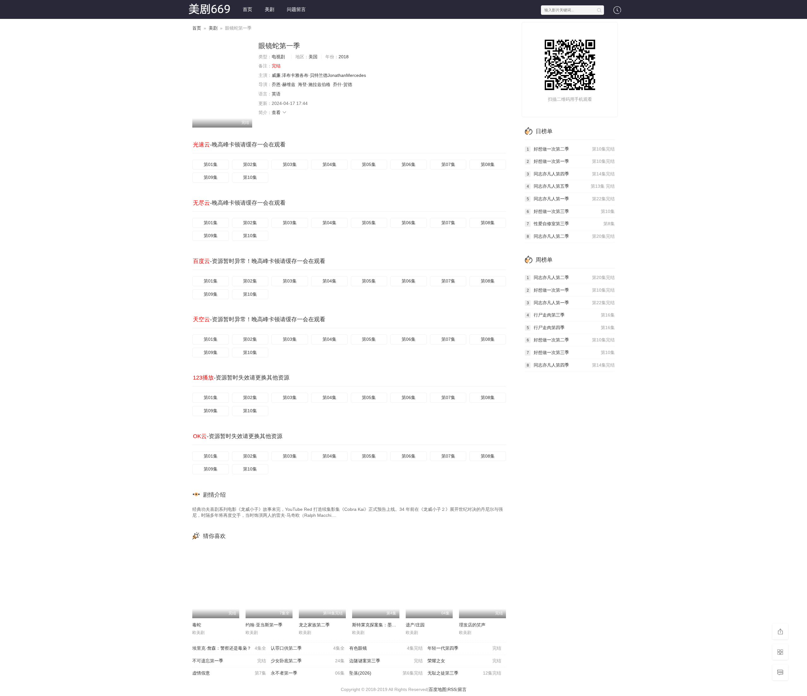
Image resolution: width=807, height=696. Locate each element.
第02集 (250, 164)
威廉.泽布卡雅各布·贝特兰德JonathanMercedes (319, 75)
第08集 (488, 164)
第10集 (250, 177)
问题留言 (296, 9)
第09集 (211, 177)
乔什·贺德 (342, 84)
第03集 (290, 164)
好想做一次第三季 (571, 211)
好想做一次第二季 (571, 148)
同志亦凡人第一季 (571, 198)
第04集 (329, 164)
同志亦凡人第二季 (571, 236)
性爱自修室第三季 (571, 223)
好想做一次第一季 (571, 161)
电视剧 (278, 56)
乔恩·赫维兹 (283, 84)
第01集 (211, 164)
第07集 (448, 164)
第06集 (408, 164)
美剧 (269, 9)
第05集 (369, 164)
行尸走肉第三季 (571, 314)
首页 (247, 9)
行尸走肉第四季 (571, 327)
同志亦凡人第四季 (571, 173)
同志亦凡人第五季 (571, 186)
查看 (277, 112)
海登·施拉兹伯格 (314, 84)
